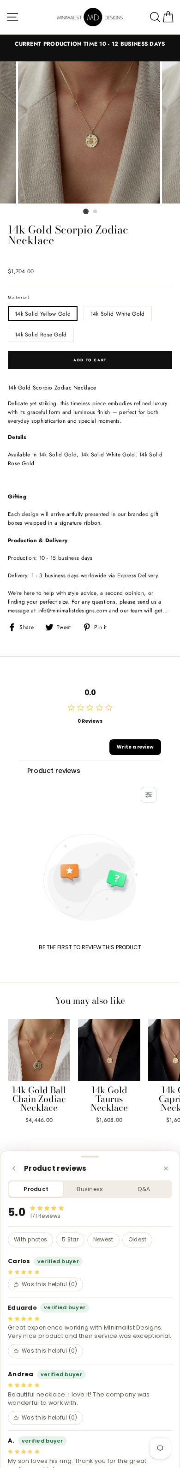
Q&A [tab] (144, 1189)
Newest (103, 1240)
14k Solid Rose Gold (41, 334)
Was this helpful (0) (50, 1284)
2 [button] (95, 212)
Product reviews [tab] (53, 770)
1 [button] (86, 211)
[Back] (14, 1168)
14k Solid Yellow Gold (43, 314)
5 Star (70, 1240)
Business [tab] (90, 1189)
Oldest (137, 1240)
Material (19, 297)
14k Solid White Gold (117, 314)
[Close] (166, 1168)
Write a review (135, 746)
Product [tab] (36, 1189)
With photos (30, 1240)
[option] (90, 43)
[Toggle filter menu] (148, 795)
